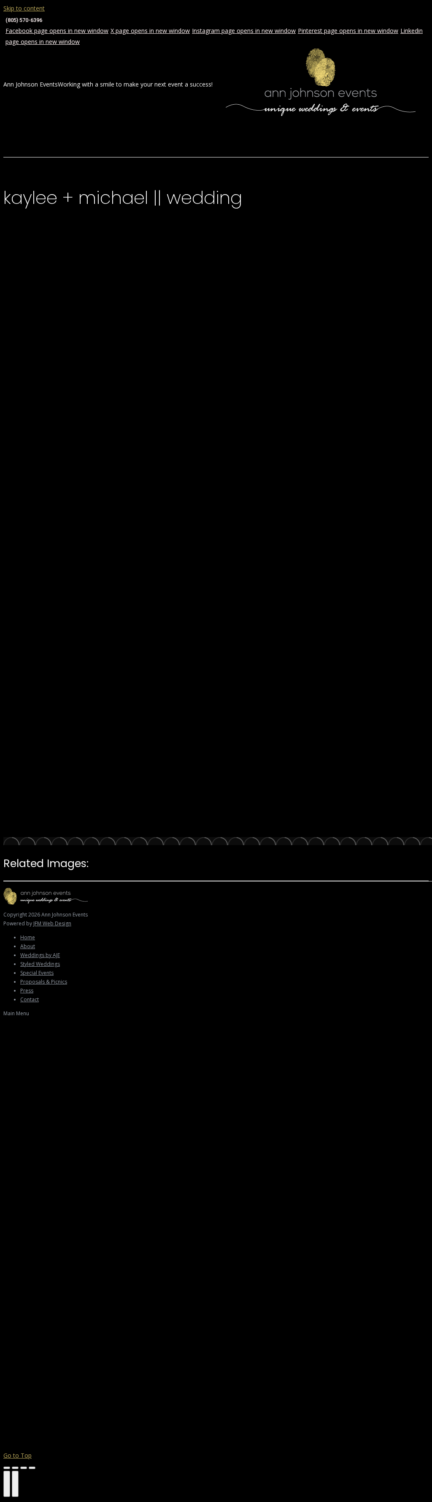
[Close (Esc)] (6, 1468)
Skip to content (24, 8)
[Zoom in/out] (32, 1468)
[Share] (15, 1468)
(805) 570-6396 (23, 20)
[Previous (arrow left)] (6, 1484)
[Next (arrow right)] (15, 1484)
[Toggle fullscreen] (23, 1468)
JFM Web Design (52, 923)
